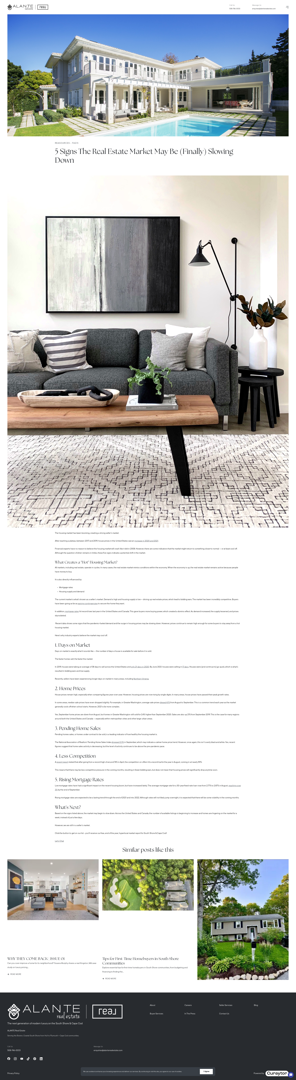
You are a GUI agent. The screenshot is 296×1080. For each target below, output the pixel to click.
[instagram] (15, 1058)
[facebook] (8, 1058)
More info (185, 1071)
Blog (256, 1005)
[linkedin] (41, 1058)
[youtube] (21, 1058)
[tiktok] (28, 1058)
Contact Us (224, 1014)
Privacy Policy (13, 1073)
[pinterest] (34, 1058)
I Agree (206, 1071)
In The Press (190, 1014)
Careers (188, 1005)
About (152, 1005)
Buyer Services (156, 1014)
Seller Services (225, 1005)
